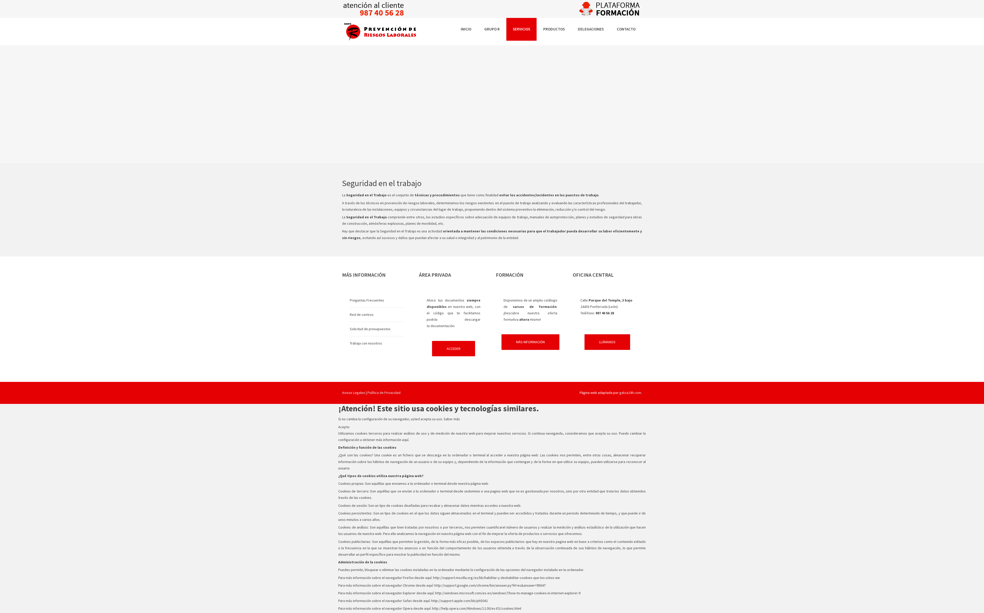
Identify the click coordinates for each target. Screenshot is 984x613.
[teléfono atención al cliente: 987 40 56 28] (374, 8)
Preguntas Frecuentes (367, 300)
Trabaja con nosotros (366, 343)
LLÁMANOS (607, 342)
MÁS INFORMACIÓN (530, 342)
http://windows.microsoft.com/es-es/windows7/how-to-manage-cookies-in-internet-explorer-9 (507, 593)
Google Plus (515, 393)
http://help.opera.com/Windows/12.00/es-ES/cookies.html (476, 608)
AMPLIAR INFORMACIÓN (384, 128)
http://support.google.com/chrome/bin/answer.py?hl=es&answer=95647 (490, 585)
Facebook (469, 393)
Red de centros (362, 314)
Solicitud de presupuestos (370, 329)
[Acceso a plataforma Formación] (610, 8)
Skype (492, 393)
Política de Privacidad (384, 392)
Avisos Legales (353, 392)
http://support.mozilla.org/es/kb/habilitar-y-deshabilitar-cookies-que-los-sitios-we (496, 577)
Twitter (503, 393)
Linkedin (480, 393)
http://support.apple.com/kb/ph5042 (459, 600)
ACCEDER (453, 348)
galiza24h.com (630, 392)
